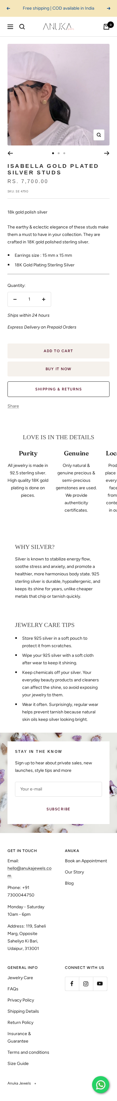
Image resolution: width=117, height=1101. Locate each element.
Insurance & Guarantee (19, 1037)
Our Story (74, 872)
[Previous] (10, 153)
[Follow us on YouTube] (100, 984)
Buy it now (59, 369)
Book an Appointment (86, 861)
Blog (69, 883)
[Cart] (106, 27)
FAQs (12, 989)
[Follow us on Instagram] (86, 984)
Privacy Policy (20, 1000)
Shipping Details (23, 1011)
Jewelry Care (20, 977)
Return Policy (20, 1022)
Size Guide (18, 1063)
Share (13, 406)
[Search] (22, 27)
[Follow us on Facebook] (72, 984)
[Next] (107, 153)
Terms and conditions (28, 1052)
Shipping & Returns (58, 389)
